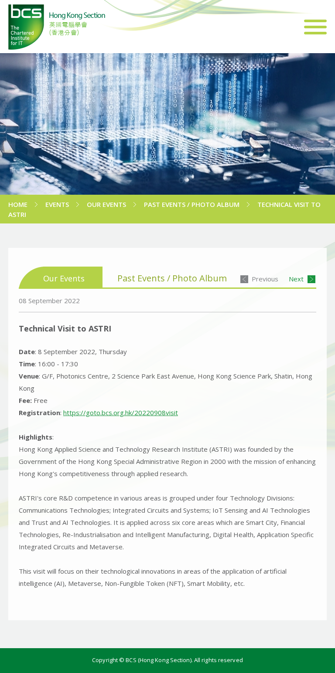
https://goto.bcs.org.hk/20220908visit (120, 412)
